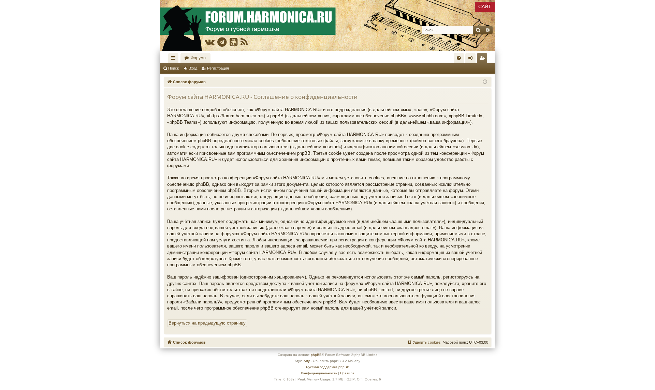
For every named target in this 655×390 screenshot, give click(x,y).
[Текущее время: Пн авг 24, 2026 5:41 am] (485, 82)
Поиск (173, 68)
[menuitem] (459, 58)
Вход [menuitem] (472, 59)
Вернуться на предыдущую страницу (207, 323)
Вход (193, 68)
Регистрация (218, 68)
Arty (307, 361)
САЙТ (484, 6)
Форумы (198, 58)
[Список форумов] (327, 25)
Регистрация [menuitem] (483, 59)
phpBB (316, 355)
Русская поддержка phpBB (327, 367)
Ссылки (174, 59)
